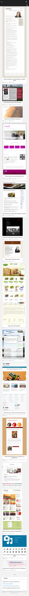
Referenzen (6, 82)
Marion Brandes (13, 104)
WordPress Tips (7, 557)
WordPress (12, 82)
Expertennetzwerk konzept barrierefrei (11, 586)
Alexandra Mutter (13, 178)
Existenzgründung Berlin (8, 583)
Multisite (12, 239)
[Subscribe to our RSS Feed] (27, 5)
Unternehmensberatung (7, 179)
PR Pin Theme (14, 593)
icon (17, 557)
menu (19, 557)
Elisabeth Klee (20, 178)
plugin (22, 557)
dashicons (14, 557)
